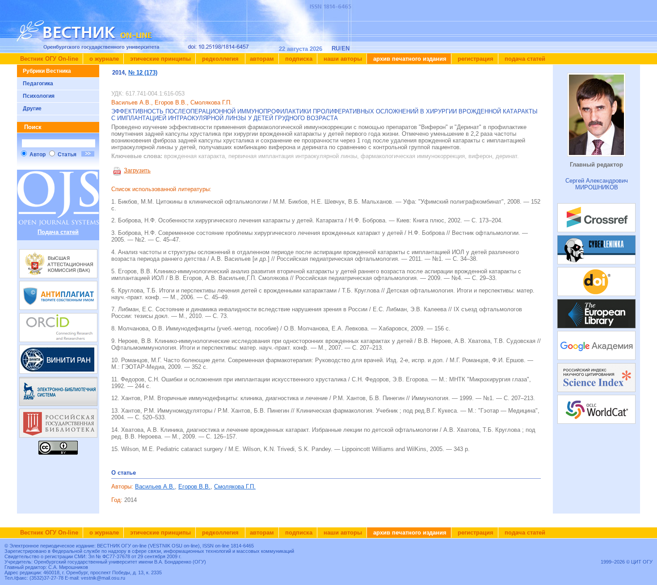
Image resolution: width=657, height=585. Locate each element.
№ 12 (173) (142, 72)
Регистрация (474, 58)
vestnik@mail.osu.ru (103, 578)
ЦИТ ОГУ (642, 561)
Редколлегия (220, 58)
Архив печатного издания (408, 58)
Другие (32, 108)
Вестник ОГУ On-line (49, 58)
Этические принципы (159, 58)
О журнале (103, 58)
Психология (39, 96)
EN (345, 48)
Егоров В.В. (194, 486)
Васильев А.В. (155, 486)
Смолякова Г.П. (235, 486)
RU (336, 48)
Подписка (297, 58)
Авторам (262, 58)
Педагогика (38, 83)
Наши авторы (342, 58)
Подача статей (524, 58)
